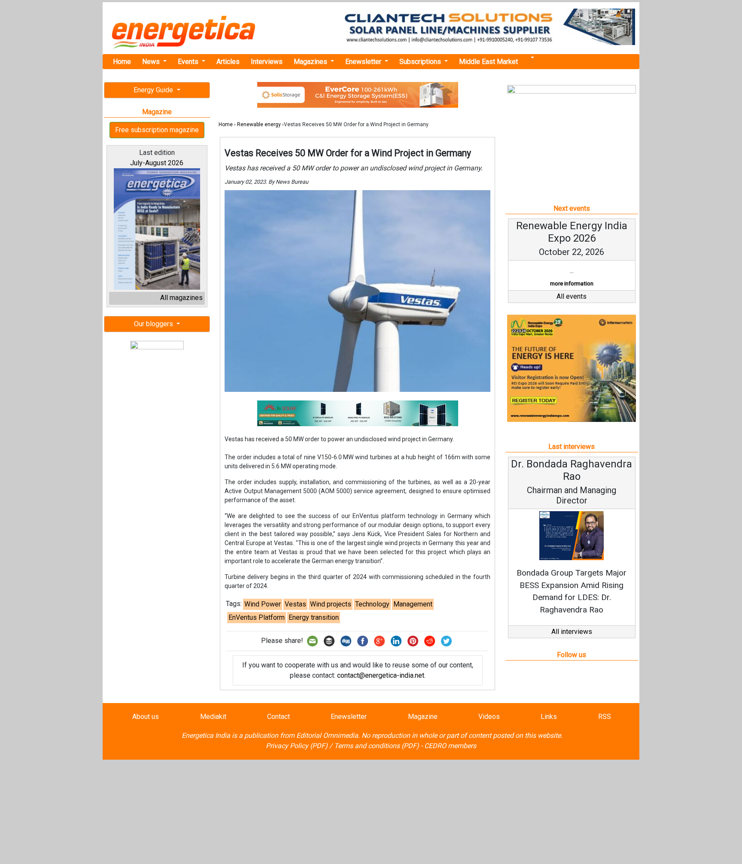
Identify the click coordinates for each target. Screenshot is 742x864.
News (151, 62)
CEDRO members (450, 746)
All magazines (181, 298)
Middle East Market (488, 62)
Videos (489, 716)
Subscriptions (421, 62)
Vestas (295, 604)
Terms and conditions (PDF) (376, 746)
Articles (228, 62)
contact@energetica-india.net (380, 675)
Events (189, 62)
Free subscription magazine (157, 130)
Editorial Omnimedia (327, 735)
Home (122, 62)
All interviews (571, 632)
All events (571, 296)
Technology (372, 604)
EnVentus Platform (256, 617)
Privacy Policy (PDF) (297, 746)
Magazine (423, 716)
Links (549, 716)
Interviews (267, 62)
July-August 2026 (156, 163)
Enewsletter (364, 62)
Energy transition (314, 617)
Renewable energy (259, 124)
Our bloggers (154, 324)
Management (412, 604)
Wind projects (330, 604)
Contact (278, 716)
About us (145, 716)
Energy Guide (154, 90)
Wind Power (262, 604)
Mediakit (213, 716)
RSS (604, 716)
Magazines (311, 62)
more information (571, 283)
